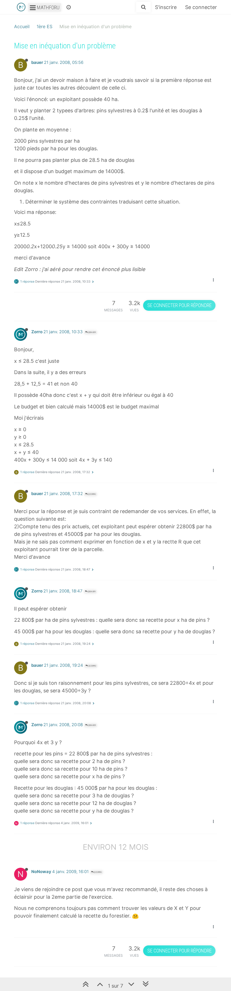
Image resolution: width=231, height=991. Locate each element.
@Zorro (92, 494)
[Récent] (68, 7)
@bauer (92, 332)
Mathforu (47, 7)
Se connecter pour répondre (179, 305)
